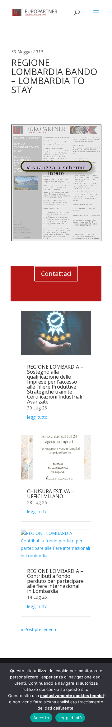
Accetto (41, 717)
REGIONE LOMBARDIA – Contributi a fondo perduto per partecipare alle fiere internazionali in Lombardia (55, 581)
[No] (104, 695)
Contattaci (56, 273)
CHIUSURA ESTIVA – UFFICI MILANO (50, 494)
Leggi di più (70, 717)
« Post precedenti (38, 629)
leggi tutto (37, 417)
